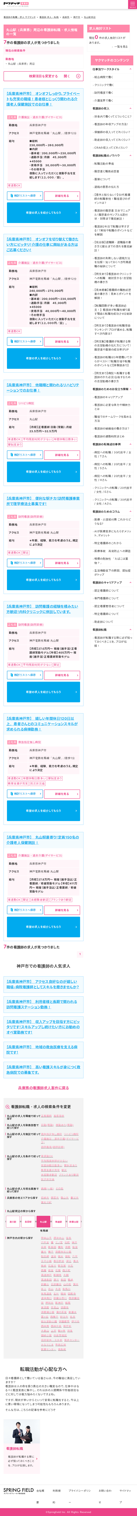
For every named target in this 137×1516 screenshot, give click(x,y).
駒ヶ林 (61, 1330)
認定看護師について (106, 590)
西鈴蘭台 (74, 1298)
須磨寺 (65, 1307)
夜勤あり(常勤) (64, 1124)
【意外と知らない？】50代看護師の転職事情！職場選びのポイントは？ (112, 199)
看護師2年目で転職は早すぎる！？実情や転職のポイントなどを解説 (113, 230)
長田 (63, 1279)
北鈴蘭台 (56, 1284)
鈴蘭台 (45, 1284)
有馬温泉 (46, 1293)
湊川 (56, 1279)
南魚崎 (62, 1349)
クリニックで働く (104, 85)
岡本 (60, 1256)
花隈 (58, 1270)
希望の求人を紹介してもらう (43, 212)
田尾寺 (72, 1293)
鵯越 (70, 1279)
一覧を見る (121, 46)
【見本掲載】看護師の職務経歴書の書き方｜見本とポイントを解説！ (112, 294)
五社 (56, 1293)
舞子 (51, 1251)
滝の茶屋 (61, 1312)
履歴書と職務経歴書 (106, 171)
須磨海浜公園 (63, 1251)
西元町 (66, 1270)
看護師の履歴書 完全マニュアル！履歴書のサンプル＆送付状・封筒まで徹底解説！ (112, 214)
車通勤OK (47, 1156)
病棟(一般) (47, 1188)
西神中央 (56, 1326)
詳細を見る (62, 196)
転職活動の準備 (104, 163)
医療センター (48, 1349)
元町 (67, 1242)
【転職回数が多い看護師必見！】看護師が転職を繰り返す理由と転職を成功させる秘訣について (113, 312)
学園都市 (64, 1321)
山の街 (67, 1284)
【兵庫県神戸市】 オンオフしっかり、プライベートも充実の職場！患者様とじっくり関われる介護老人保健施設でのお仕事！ (43, 99)
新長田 (52, 1247)
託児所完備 (47, 1179)
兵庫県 (65, 17)
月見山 (55, 1307)
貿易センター (71, 1340)
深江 (68, 1261)
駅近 (64, 1170)
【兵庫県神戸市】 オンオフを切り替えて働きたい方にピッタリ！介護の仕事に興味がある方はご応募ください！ (42, 244)
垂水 (43, 1251)
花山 (51, 1288)
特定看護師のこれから (108, 543)
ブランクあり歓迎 (69, 1174)
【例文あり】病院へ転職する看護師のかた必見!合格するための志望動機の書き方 (112, 377)
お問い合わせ (105, 1496)
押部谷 (49, 1302)
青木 (76, 1261)
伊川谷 (76, 1321)
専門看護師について (106, 598)
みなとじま (47, 1344)
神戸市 (76, 17)
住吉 (68, 1237)
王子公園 (46, 1261)
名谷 (72, 1316)
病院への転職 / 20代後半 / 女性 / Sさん (112, 466)
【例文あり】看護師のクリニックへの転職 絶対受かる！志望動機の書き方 (113, 278)
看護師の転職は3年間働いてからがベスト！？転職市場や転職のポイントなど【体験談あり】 (113, 361)
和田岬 (45, 1256)
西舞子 (54, 1316)
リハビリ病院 (71, 1134)
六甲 (75, 1256)
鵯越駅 (58, 1221)
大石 (70, 1265)
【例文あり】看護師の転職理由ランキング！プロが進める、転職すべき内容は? (113, 329)
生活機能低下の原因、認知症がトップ (112, 572)
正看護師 (46, 1115)
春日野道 (59, 1261)
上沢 (53, 1330)
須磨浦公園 (47, 1312)
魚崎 (43, 1265)
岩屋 (51, 1270)
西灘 (43, 1270)
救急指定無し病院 (51, 1134)
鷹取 (60, 1247)
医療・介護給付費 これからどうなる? (112, 521)
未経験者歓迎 (49, 1174)
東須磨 (45, 1307)
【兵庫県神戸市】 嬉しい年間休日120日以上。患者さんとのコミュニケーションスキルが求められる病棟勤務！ (42, 723)
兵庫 (43, 1247)
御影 (67, 1256)
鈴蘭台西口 (60, 1298)
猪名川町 (46, 1202)
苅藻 (70, 1330)
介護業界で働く (103, 100)
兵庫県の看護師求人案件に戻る (43, 1088)
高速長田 (46, 1279)
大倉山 (45, 1330)
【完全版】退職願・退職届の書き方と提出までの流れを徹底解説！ (113, 246)
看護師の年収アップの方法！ (111, 124)
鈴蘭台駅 (74, 1221)
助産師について (103, 621)
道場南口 (46, 1298)
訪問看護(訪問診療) (53, 1146)
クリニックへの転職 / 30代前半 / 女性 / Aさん (113, 501)
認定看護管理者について (109, 606)
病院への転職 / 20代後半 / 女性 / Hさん (112, 478)
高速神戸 (46, 1275)
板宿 (67, 1302)
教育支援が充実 (50, 1170)
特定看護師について (106, 614)
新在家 (62, 1265)
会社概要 (40, 1496)
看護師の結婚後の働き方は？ (112, 428)
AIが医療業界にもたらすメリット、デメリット (112, 533)
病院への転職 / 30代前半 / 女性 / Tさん (112, 454)
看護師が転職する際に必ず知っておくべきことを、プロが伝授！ (113, 641)
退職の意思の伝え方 (106, 187)
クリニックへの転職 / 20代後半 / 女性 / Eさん (113, 490)
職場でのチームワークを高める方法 (113, 419)
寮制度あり (70, 1165)
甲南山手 (46, 1237)
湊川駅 (12, 1221)
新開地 (58, 1275)
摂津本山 (59, 1237)
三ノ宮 (59, 1242)
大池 (58, 1288)
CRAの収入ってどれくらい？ (111, 147)
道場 (53, 1256)
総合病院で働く (103, 77)
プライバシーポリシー (80, 1496)
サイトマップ (125, 1496)
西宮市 (55, 1197)
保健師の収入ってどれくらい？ (112, 132)
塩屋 (75, 1247)
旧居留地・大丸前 (51, 1340)
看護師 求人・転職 (49, 17)
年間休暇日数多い (51, 1165)
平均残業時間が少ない (54, 1160)
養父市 (74, 1197)
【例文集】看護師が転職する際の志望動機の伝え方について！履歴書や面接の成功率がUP (112, 345)
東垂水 (72, 1312)
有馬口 (66, 1288)
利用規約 (57, 1496)
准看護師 (59, 1115)
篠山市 (65, 1197)
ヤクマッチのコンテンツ (112, 60)
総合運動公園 (49, 1321)
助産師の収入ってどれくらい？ (112, 139)
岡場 (63, 1293)
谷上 (43, 1288)
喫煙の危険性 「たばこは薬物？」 (111, 561)
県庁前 (67, 1326)
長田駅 (28, 1221)
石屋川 (52, 1265)
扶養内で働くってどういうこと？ (113, 116)
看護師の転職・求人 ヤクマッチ (20, 17)
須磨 (67, 1247)
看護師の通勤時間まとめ (109, 436)
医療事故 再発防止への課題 (112, 551)
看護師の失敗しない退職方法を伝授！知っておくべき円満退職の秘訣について (112, 262)
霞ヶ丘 (45, 1316)
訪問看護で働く (103, 92)
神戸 (74, 1242)
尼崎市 (45, 1197)
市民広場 (60, 1344)
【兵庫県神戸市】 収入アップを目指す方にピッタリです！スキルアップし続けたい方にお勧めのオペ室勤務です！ (43, 1027)
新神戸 (59, 1302)
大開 (66, 1275)
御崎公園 (46, 1335)
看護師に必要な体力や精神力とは (112, 407)
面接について (102, 179)
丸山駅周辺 (90, 17)
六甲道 (45, 1242)
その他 (59, 1188)
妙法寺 (64, 1316)
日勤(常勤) (47, 1124)
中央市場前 (60, 1335)
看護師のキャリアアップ (108, 397)
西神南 (45, 1326)
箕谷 (75, 1284)
